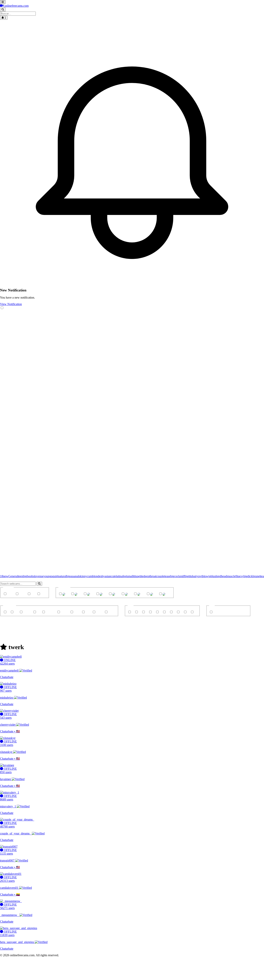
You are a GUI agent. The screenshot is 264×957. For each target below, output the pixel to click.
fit (236, 576)
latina (119, 576)
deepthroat (149, 576)
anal (76, 576)
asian (108, 576)
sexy (241, 576)
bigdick (248, 576)
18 (1, 576)
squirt (54, 576)
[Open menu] (2, 2)
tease (167, 576)
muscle (231, 576)
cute (113, 576)
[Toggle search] (3, 10)
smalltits (132, 576)
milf (182, 576)
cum (89, 576)
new (5, 576)
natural (62, 576)
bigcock (175, 576)
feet (125, 576)
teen (20, 576)
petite (140, 576)
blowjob (207, 576)
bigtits (188, 576)
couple (160, 576)
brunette (257, 576)
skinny (83, 576)
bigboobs (28, 576)
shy (102, 576)
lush (214, 576)
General (13, 576)
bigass (70, 576)
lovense (38, 576)
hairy (195, 576)
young (47, 576)
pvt (200, 576)
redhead (222, 576)
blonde (96, 576)
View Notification (11, 304)
